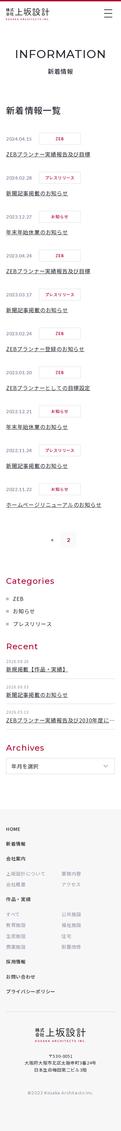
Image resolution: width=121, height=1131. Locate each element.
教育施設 (16, 925)
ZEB (18, 599)
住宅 (66, 936)
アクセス (71, 884)
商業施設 (16, 946)
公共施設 (71, 914)
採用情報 (16, 961)
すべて (13, 914)
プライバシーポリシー (30, 991)
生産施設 (16, 936)
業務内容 (71, 873)
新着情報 (16, 843)
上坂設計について (26, 873)
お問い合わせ (21, 976)
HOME (13, 829)
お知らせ (24, 611)
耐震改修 (71, 946)
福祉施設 (71, 925)
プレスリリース (32, 624)
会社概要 (16, 884)
